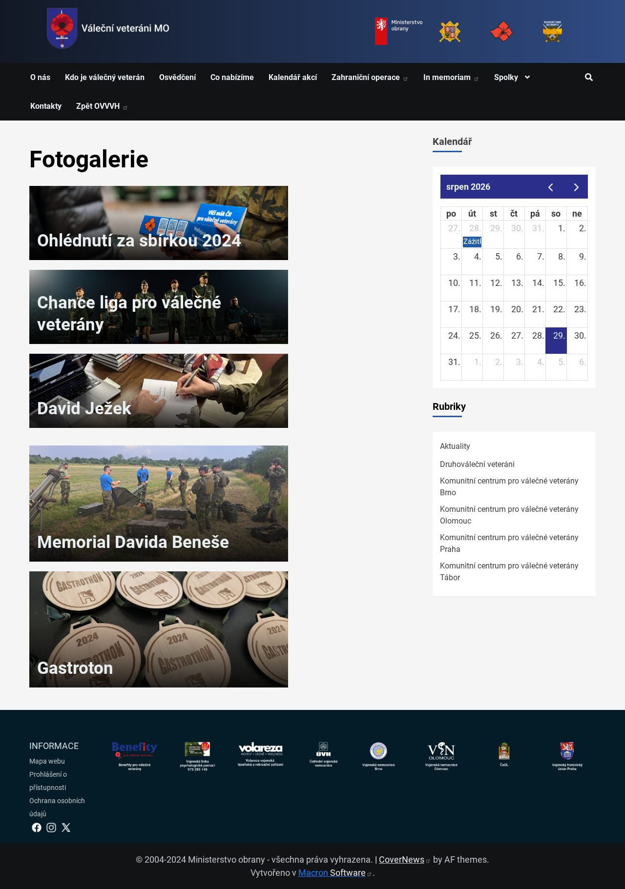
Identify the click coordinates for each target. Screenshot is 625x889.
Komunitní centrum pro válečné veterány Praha (509, 543)
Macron (332, 873)
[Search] (589, 77)
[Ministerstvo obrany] (398, 31)
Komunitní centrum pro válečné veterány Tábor (509, 571)
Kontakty (46, 106)
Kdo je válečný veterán (105, 77)
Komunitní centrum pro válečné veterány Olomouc (509, 515)
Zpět (99, 106)
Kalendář (452, 141)
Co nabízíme (232, 77)
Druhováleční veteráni (477, 464)
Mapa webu (47, 761)
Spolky (507, 77)
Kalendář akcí (293, 77)
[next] (576, 186)
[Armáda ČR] (450, 31)
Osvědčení (177, 77)
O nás (40, 77)
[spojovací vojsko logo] (108, 31)
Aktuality (455, 446)
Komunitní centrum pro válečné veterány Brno (509, 486)
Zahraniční (367, 77)
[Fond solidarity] (552, 31)
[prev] (550, 186)
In (448, 77)
